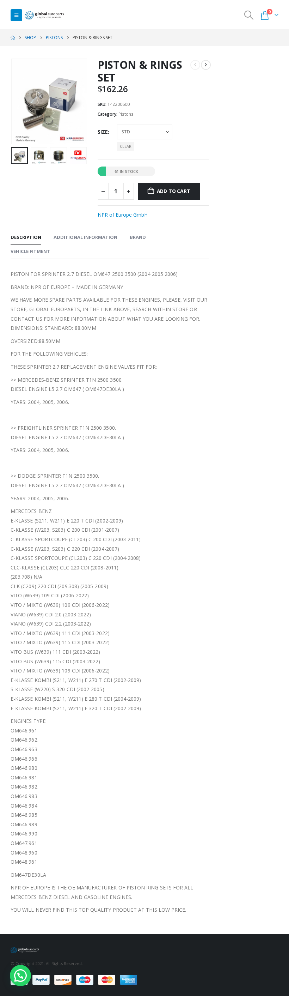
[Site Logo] (44, 15)
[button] (16, 15)
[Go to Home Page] (13, 38)
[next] (206, 65)
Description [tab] (26, 237)
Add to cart (173, 191)
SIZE (103, 131)
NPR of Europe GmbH (123, 214)
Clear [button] (125, 146)
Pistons (126, 114)
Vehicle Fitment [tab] (30, 251)
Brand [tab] (138, 237)
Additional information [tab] (85, 237)
